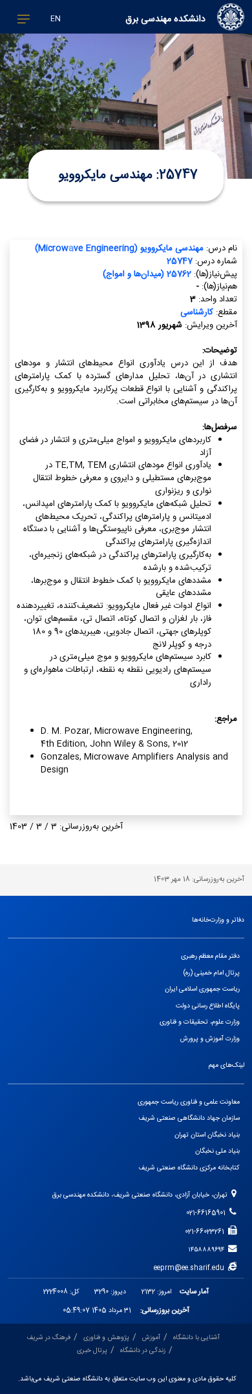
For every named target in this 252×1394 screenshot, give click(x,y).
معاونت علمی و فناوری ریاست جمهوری (189, 1101)
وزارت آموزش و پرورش (210, 1038)
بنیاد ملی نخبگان (217, 1151)
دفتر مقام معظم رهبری (210, 956)
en (55, 19)
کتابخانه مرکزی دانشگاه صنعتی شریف (189, 1167)
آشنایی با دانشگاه (196, 1337)
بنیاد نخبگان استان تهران (207, 1134)
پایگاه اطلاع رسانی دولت (208, 1005)
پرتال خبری (92, 1350)
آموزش (151, 1337)
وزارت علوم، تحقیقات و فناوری (200, 1021)
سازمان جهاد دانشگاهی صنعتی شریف (189, 1118)
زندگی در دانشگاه (142, 1350)
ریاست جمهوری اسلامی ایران (202, 989)
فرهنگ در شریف (48, 1337)
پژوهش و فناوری (106, 1337)
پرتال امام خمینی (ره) (212, 972)
